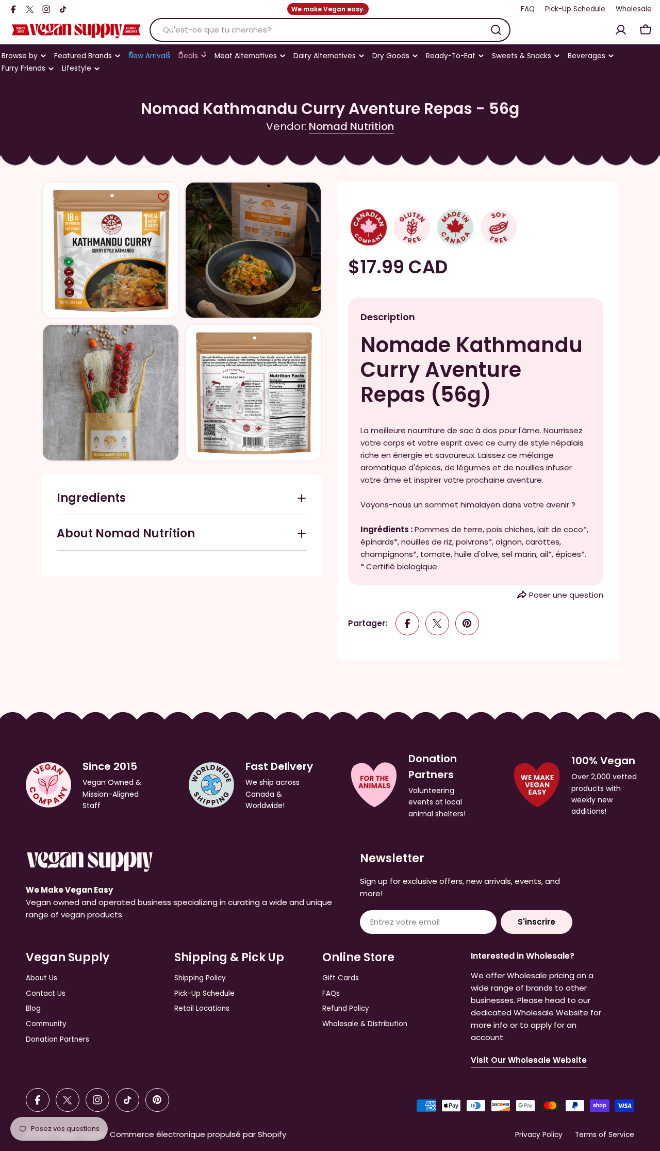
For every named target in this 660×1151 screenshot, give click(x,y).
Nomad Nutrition (351, 126)
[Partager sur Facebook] (407, 623)
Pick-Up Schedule (575, 9)
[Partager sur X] (437, 623)
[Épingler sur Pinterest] (467, 623)
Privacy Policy (539, 1135)
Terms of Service (604, 1135)
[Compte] (621, 30)
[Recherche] (496, 30)
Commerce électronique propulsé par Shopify (198, 1134)
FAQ (528, 9)
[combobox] (330, 30)
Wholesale (634, 9)
